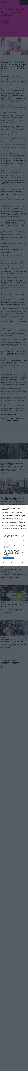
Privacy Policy (22, 562)
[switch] (23, 536)
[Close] (25, 508)
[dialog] (14, 535)
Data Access (14, 562)
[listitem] (14, 533)
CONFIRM (8, 558)
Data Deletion (6, 562)
